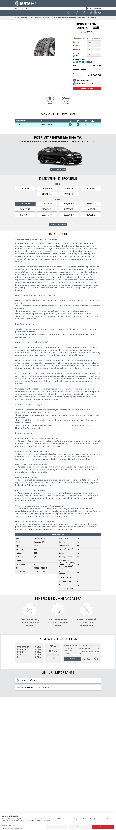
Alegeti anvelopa (37, 18)
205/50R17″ (69, 203)
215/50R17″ (69, 209)
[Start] (68, 13)
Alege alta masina (58, 170)
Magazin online (22, 8)
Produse (25, 18)
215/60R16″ (91, 188)
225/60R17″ (90, 215)
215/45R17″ (47, 209)
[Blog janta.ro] (98, 13)
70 (93, 124)
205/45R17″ (47, 203)
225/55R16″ (69, 194)
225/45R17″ (47, 215)
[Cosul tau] (76, 13)
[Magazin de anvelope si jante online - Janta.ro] (58, 3)
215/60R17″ (25, 215)
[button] (83, 13)
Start (17, 18)
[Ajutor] (90, 13)
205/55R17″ (90, 203)
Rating (72, 659)
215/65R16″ (47, 194)
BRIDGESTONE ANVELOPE (37, 687)
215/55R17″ (91, 209)
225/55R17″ (25, 203)
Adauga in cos (87, 88)
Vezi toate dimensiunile (58, 225)
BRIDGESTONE (50, 18)
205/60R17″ (25, 209)
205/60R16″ (69, 188)
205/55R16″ (25, 188)
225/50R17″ (69, 215)
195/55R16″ (47, 188)
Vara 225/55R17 (29, 680)
